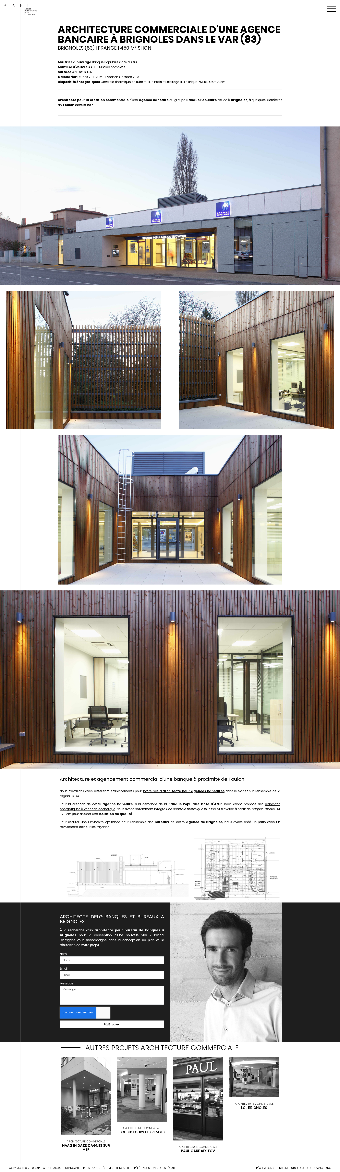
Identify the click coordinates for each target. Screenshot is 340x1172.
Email (63, 968)
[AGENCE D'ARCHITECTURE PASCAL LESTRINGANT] (20, 10)
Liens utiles (123, 1168)
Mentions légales (165, 1168)
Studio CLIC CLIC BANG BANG (311, 1168)
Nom (63, 954)
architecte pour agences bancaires (194, 791)
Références (142, 1168)
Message (66, 983)
